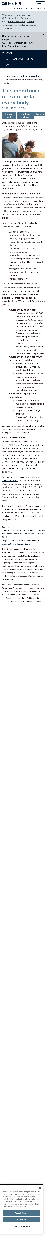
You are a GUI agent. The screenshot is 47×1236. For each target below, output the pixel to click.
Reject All (21, 1220)
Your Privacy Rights (21, 1226)
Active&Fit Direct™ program (17, 445)
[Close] (40, 1188)
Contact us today (16, 46)
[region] (21, 1209)
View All (8, 52)
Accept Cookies (21, 1213)
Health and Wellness (18, 59)
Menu (39, 3)
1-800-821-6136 (37, 8)
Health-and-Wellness (30, 76)
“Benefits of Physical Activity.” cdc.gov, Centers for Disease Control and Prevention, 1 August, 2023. (23, 533)
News (6, 65)
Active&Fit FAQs (24, 497)
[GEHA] (11, 3)
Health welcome (16, 21)
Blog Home (10, 76)
